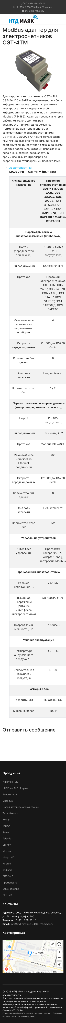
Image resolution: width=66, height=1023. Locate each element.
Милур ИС (8, 857)
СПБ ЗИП (8, 876)
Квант (6, 832)
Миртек (7, 851)
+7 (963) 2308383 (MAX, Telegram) (34, 7)
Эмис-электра (11, 888)
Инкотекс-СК (10, 781)
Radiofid (7, 869)
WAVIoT (7, 819)
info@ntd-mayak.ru (34, 11)
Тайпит (6, 825)
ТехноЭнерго (10, 813)
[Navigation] (4, 19)
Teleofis (7, 838)
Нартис (7, 863)
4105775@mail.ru (43, 924)
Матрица (8, 800)
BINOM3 (7, 895)
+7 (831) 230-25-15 (34, 3)
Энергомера (10, 794)
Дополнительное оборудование (21, 807)
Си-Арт (7, 844)
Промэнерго (10, 882)
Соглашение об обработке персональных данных (27, 1013)
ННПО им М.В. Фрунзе (15, 788)
